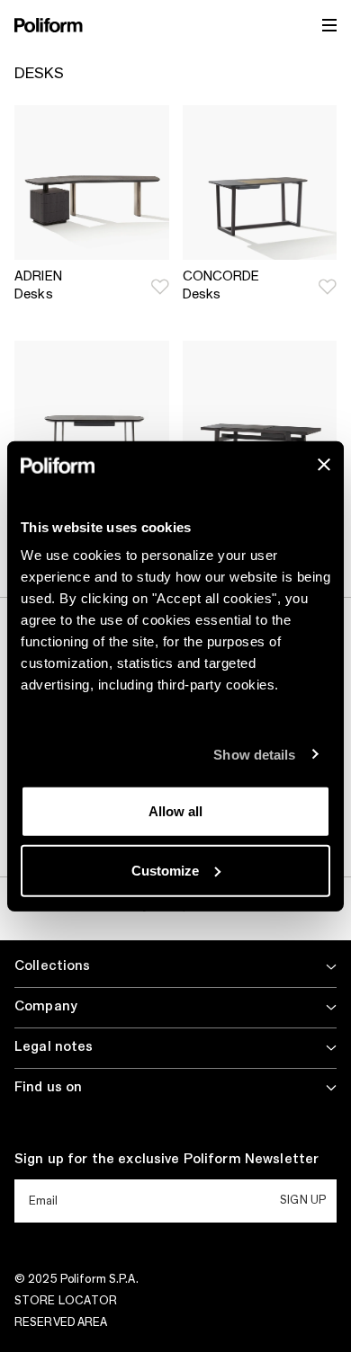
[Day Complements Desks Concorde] (260, 182)
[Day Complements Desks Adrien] (91, 182)
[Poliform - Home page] (48, 25)
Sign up (303, 1200)
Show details (254, 753)
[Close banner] (324, 464)
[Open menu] (329, 25)
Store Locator (66, 1300)
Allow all (175, 811)
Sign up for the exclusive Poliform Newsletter (166, 1159)
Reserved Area (61, 1322)
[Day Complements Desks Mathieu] (91, 418)
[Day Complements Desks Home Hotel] (260, 418)
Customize (165, 869)
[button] (160, 287)
